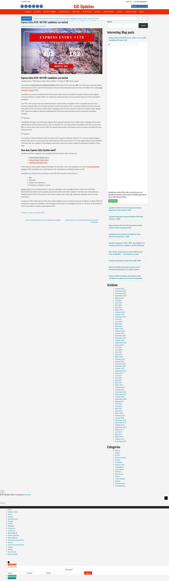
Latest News (119, 469)
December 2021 (120, 364)
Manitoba (76, 12)
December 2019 (120, 420)
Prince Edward (109, 12)
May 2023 (118, 324)
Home (10, 510)
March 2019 (119, 437)
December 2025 (120, 291)
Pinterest (37, 6)
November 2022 (120, 338)
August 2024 (119, 298)
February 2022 (120, 359)
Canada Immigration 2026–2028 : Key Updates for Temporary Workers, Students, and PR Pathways (127, 244)
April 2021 (118, 383)
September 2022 (121, 343)
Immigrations (119, 467)
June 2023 (118, 322)
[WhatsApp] (8, 576)
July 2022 (118, 347)
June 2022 (118, 350)
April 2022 (118, 354)
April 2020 (118, 411)
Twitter (29, 6)
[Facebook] (8, 578)
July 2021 (118, 376)
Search (109, 22)
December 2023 (120, 317)
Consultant (118, 462)
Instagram (33, 6)
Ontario (97, 12)
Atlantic (37, 12)
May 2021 (118, 380)
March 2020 (119, 413)
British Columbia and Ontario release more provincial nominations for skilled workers (124, 268)
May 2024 (118, 305)
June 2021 (118, 378)
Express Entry (64, 12)
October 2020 (119, 397)
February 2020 (120, 416)
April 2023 (118, 326)
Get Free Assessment (140, 1)
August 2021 (119, 373)
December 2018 (120, 441)
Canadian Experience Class (38, 163)
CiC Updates (84, 6)
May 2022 (118, 352)
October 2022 (119, 340)
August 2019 (119, 430)
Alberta (28, 12)
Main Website (12, 533)
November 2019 (120, 423)
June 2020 (118, 406)
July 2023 (118, 319)
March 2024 (119, 310)
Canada (31, 213)
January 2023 (119, 333)
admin (44, 26)
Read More (113, 201)
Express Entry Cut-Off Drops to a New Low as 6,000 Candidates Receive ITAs (66, 18)
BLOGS (141, 12)
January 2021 (119, 390)
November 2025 (120, 293)
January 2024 (119, 314)
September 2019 (121, 427)
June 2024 (118, 303)
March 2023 (119, 329)
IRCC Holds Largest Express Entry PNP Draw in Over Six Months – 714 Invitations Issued (126, 253)
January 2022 (119, 361)
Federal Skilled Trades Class (39, 160)
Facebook (22, 6)
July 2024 (118, 300)
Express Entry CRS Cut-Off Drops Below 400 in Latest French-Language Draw (125, 227)
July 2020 (118, 404)
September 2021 (121, 371)
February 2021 (120, 387)
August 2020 (119, 401)
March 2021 (119, 385)
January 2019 (119, 439)
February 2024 (120, 312)
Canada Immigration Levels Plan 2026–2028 (125, 261)
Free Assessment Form (16, 540)
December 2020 (120, 392)
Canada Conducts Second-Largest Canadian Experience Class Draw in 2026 (125, 209)
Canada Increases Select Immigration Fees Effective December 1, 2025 (124, 235)
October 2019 (119, 425)
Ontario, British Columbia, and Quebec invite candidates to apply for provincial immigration (125, 277)
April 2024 (118, 307)
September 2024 (121, 296)
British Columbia (50, 12)
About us (129, 1)
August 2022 (119, 345)
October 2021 (119, 369)
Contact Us (11, 528)
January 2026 (119, 289)
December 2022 (120, 336)
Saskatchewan (130, 12)
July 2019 (118, 432)
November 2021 (120, 366)
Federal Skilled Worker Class (39, 158)
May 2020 (118, 408)
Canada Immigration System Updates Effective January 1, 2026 (126, 218)
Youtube (41, 6)
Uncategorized (120, 486)
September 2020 (121, 399)
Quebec (119, 12)
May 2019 (118, 434)
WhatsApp (12, 576)
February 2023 (120, 331)
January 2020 (119, 418)
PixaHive (27, 495)
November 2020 (120, 394)
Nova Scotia (87, 12)
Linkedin (25, 6)
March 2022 (119, 357)
